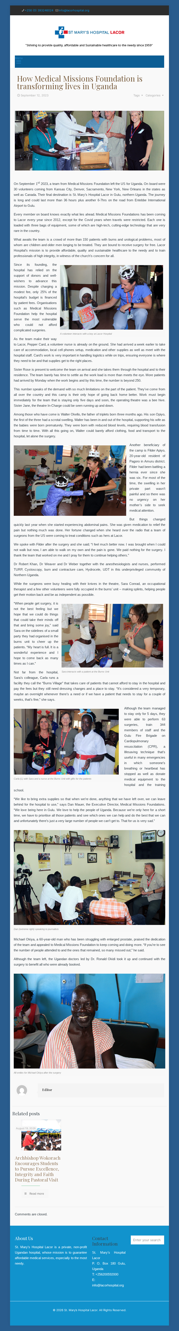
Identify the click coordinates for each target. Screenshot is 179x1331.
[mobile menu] (18, 61)
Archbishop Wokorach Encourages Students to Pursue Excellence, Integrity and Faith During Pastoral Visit (37, 1169)
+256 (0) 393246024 (39, 10)
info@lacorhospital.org (74, 10)
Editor (47, 1090)
